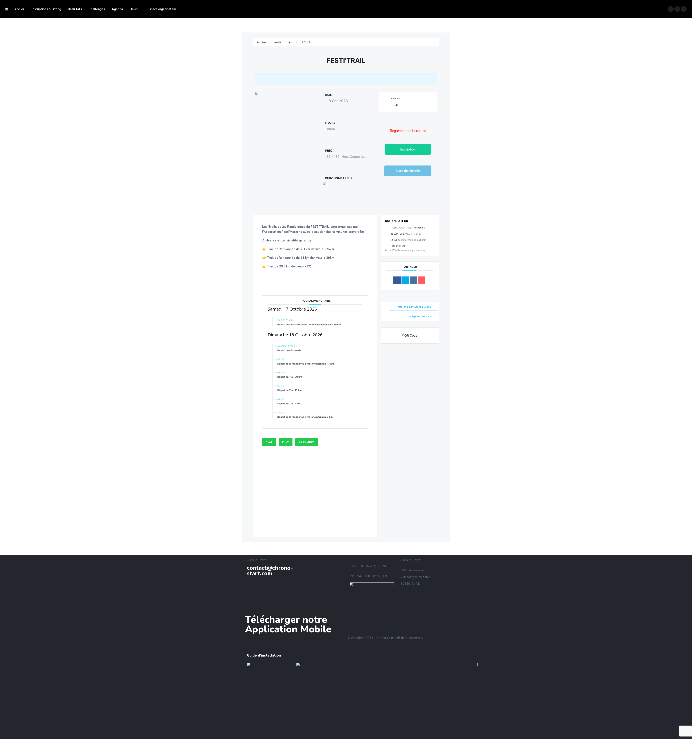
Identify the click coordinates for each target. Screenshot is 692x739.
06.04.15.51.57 (413, 233)
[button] (408, 149)
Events (276, 42)
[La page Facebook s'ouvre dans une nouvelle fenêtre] (671, 9)
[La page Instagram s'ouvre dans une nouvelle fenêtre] (677, 9)
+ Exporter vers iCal (420, 316)
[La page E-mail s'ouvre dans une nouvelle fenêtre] (684, 9)
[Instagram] (377, 622)
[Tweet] (405, 280)
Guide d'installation (264, 655)
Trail (289, 42)
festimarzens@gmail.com (412, 239)
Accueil (262, 42)
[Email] (421, 280)
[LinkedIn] (413, 280)
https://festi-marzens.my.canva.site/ (405, 250)
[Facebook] (406, 191)
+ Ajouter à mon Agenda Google (413, 306)
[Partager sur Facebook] (397, 280)
